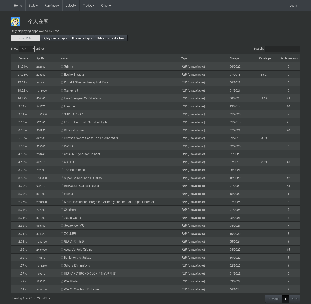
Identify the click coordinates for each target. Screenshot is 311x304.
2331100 (41, 289)
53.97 (264, 74)
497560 (40, 138)
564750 (40, 130)
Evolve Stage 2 (73, 74)
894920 (40, 234)
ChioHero (70, 209)
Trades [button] (87, 5)
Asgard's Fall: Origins (77, 249)
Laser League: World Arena (82, 98)
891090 (40, 218)
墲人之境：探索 (74, 241)
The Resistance (74, 170)
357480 (40, 122)
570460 (40, 98)
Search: (258, 48)
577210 (40, 162)
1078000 (41, 90)
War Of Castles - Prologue (81, 289)
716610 (40, 257)
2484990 (41, 249)
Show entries (28, 48)
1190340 (41, 114)
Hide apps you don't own (111, 38)
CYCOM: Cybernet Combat (81, 154)
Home (18, 5)
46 (288, 162)
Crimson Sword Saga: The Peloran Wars (90, 138)
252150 (40, 66)
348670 (40, 106)
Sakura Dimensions (76, 265)
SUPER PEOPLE (74, 114)
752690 (40, 170)
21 (288, 122)
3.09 (264, 162)
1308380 (41, 178)
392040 (40, 281)
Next (295, 299)
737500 (40, 210)
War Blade (70, 281)
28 (288, 130)
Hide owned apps (82, 38)
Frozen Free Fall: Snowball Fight (85, 122)
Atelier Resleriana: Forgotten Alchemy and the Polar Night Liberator (108, 202)
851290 (40, 194)
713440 (40, 154)
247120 (40, 82)
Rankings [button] (50, 5)
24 (288, 98)
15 (288, 249)
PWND (68, 146)
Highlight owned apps (54, 38)
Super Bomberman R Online (82, 178)
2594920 (41, 202)
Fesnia (68, 194)
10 (288, 106)
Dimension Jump (74, 130)
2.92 (264, 98)
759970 (40, 273)
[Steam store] (62, 66)
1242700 (41, 241)
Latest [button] (70, 5)
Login (293, 5)
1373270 (41, 265)
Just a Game (72, 217)
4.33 (264, 138)
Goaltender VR (73, 225)
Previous (273, 299)
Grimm (68, 66)
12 (288, 178)
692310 (40, 186)
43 (288, 185)
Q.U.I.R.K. (70, 162)
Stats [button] (32, 5)
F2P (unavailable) (193, 66)
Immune (69, 106)
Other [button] (105, 5)
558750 (40, 225)
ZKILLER (69, 233)
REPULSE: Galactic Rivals (81, 185)
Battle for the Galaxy (77, 257)
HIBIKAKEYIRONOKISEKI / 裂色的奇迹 (89, 273)
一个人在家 (35, 21)
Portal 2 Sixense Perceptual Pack (85, 82)
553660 (40, 146)
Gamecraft (70, 90)
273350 (40, 74)
